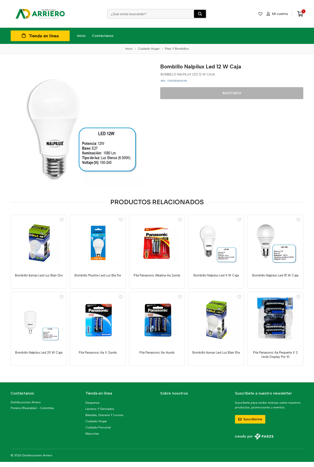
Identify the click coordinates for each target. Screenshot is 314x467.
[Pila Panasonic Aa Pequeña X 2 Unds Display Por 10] (275, 319)
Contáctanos (102, 36)
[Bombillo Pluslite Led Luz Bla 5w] (98, 242)
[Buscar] (200, 14)
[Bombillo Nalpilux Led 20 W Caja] (38, 319)
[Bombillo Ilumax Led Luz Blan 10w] (216, 319)
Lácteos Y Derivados (99, 409)
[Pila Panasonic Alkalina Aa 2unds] (157, 242)
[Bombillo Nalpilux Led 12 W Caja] (82, 124)
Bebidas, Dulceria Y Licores (104, 415)
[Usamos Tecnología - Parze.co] (254, 437)
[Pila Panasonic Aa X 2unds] (98, 319)
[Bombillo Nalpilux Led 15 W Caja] (275, 242)
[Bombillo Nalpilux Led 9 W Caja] (216, 242)
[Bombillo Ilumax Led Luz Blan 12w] (38, 242)
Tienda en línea (44, 35)
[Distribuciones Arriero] (40, 14)
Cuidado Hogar (96, 421)
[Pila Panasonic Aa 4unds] (157, 319)
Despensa (92, 403)
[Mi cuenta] (62, 219)
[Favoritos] (260, 14)
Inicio (81, 36)
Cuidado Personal (98, 427)
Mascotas (92, 433)
